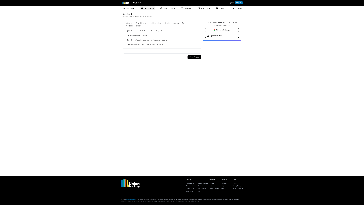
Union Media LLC (131, 199)
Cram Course (130, 8)
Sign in (231, 3)
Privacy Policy (237, 185)
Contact (211, 183)
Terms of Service (238, 188)
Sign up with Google (223, 30)
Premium (238, 8)
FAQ (199, 191)
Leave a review (214, 188)
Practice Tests (149, 8)
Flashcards (187, 8)
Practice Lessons (169, 8)
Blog (222, 185)
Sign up (239, 3)
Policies (235, 183)
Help (210, 185)
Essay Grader (202, 188)
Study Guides (205, 8)
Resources (222, 8)
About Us (224, 183)
